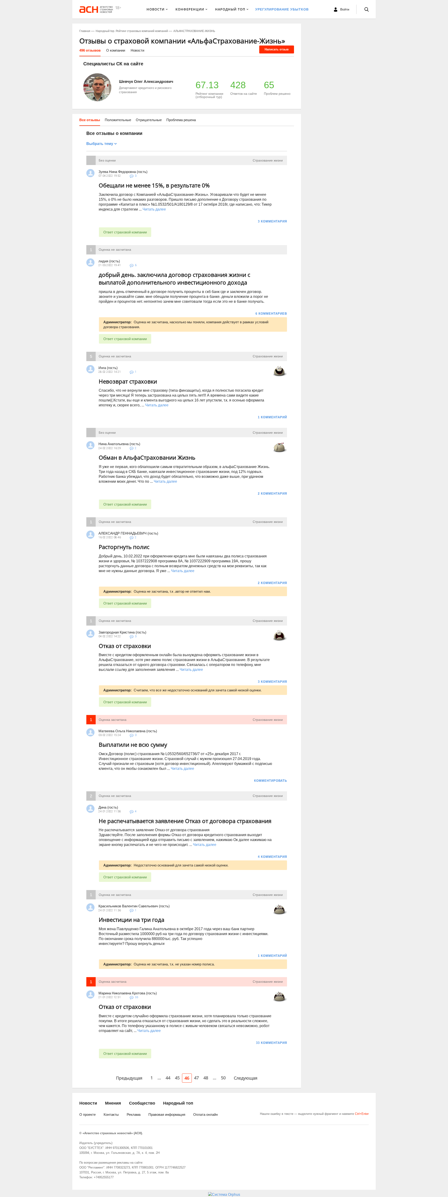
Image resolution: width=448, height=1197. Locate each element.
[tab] (90, 52)
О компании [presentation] (115, 50)
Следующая (245, 1078)
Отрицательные (149, 120)
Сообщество (142, 1103)
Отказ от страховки (125, 646)
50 (223, 1078)
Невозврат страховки (128, 381)
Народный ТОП (230, 9)
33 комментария (271, 1043)
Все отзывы (89, 120)
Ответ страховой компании (125, 232)
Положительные (118, 120)
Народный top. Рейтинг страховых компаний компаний (132, 31)
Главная (84, 31)
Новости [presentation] (137, 50)
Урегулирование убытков (282, 9)
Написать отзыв (277, 49)
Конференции (189, 9)
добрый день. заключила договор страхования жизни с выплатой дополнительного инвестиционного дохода (174, 278)
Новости (155, 9)
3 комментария (272, 221)
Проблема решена (181, 120)
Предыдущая (129, 1078)
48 (205, 1078)
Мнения (113, 1103)
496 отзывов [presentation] (90, 50)
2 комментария (272, 493)
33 (136, 997)
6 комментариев (271, 313)
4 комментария (272, 857)
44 (168, 1078)
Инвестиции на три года (131, 919)
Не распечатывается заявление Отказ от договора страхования (185, 821)
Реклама (133, 1114)
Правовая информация (166, 1114)
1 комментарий (272, 417)
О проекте (87, 1114)
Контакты (111, 1114)
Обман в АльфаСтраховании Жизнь (147, 457)
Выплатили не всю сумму (133, 744)
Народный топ (178, 1103)
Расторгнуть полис (124, 547)
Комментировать (270, 780)
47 (196, 1078)
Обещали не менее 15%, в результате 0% (154, 185)
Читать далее (154, 209)
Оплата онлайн (205, 1114)
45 (177, 1078)
